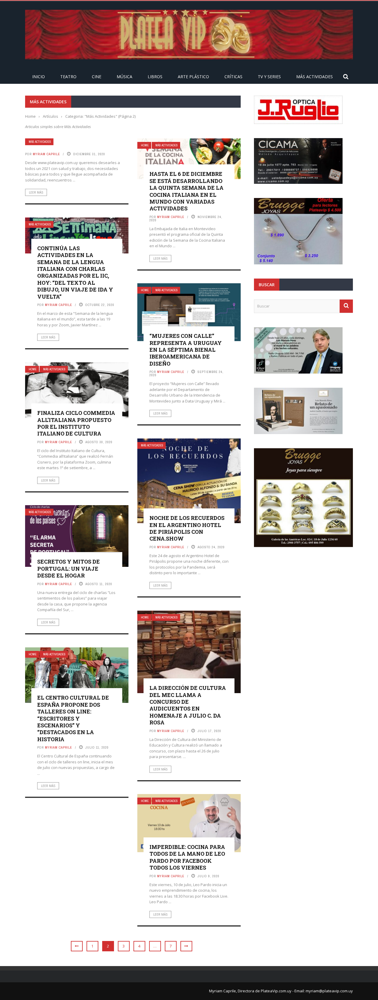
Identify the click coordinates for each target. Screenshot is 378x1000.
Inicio (38, 76)
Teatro (68, 76)
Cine (96, 76)
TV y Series (269, 76)
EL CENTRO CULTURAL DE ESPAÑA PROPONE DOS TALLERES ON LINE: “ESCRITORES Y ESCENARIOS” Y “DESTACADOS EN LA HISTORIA (73, 718)
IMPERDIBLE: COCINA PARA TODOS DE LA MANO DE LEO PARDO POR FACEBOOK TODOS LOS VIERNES (187, 857)
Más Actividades (314, 76)
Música (124, 76)
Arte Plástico (193, 76)
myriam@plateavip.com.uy (329, 991)
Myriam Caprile (46, 154)
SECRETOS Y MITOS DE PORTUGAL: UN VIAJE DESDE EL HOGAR (68, 568)
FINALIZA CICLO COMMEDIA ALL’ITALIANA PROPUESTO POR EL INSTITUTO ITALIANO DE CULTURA (76, 423)
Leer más (36, 192)
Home (145, 145)
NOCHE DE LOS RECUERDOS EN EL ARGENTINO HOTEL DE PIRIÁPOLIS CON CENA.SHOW (186, 528)
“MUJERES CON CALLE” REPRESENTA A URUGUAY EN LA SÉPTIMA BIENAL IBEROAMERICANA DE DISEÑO (185, 349)
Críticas (233, 76)
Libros (155, 76)
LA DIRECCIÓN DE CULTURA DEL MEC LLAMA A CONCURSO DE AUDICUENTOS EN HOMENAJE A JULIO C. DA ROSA (187, 705)
